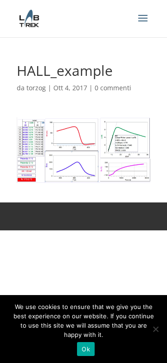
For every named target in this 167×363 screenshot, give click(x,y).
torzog (36, 87)
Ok (86, 349)
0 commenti (113, 87)
